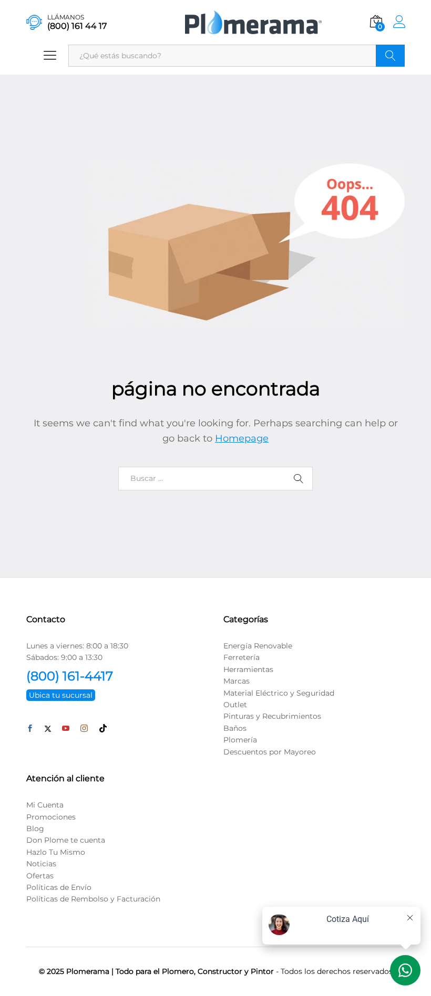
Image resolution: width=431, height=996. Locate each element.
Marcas (236, 681)
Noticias (41, 863)
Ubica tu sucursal (61, 695)
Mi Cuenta (45, 805)
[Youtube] (66, 729)
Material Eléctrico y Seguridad (278, 693)
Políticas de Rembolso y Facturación (93, 899)
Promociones (51, 817)
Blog (35, 828)
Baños (235, 728)
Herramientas (248, 669)
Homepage (242, 438)
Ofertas (40, 875)
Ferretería (241, 657)
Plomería (240, 740)
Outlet (235, 704)
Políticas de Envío (58, 887)
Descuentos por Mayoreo (269, 752)
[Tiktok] (103, 729)
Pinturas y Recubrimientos (272, 716)
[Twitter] (48, 729)
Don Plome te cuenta (65, 840)
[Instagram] (84, 729)
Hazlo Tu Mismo (55, 852)
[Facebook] (30, 729)
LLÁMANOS (65, 17)
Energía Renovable (257, 646)
